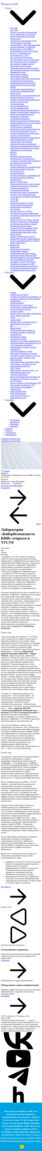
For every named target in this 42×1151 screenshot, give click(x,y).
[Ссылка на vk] (18, 1049)
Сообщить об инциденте (11, 439)
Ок (22, 1147)
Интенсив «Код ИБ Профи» (12, 486)
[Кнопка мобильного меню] (2, 2)
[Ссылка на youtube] (18, 1067)
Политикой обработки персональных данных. (24, 1141)
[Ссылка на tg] (18, 1085)
